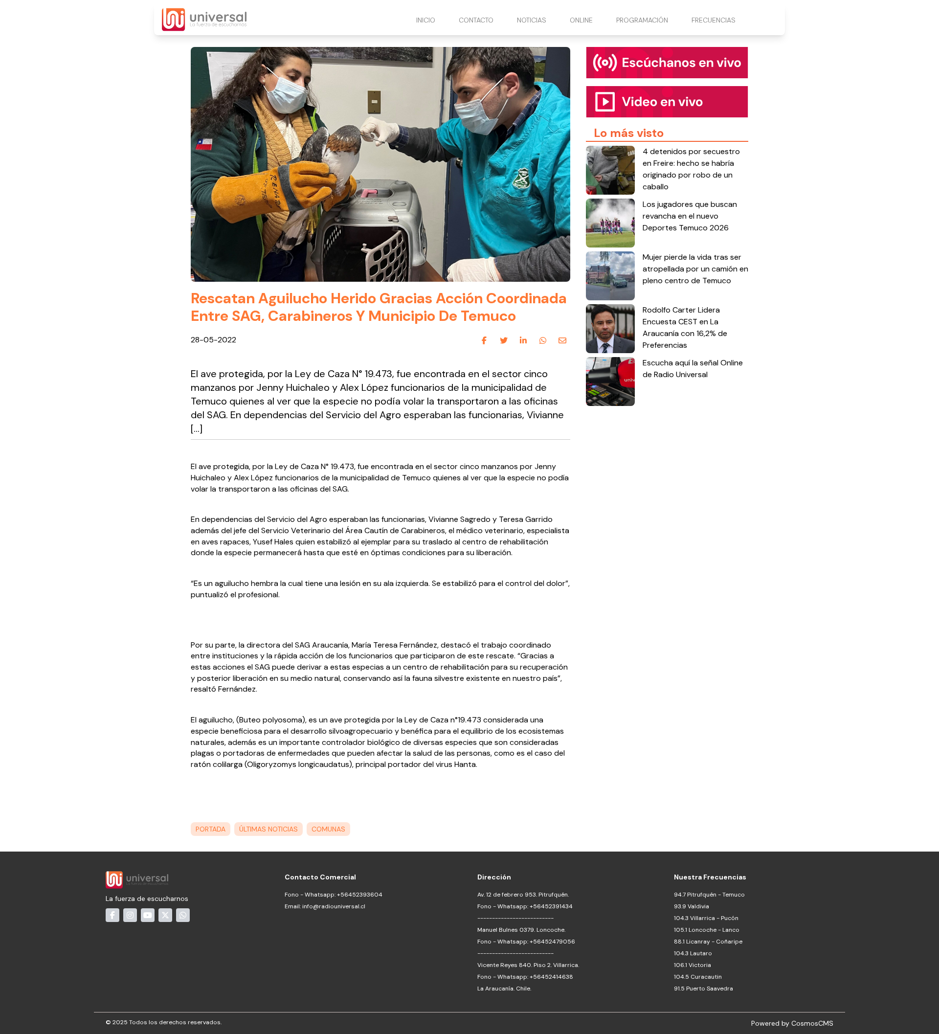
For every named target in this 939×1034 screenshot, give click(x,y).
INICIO (425, 20)
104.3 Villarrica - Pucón (706, 918)
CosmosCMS (812, 1023)
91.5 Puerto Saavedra (703, 988)
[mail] (562, 340)
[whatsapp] (543, 340)
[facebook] (484, 340)
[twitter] (504, 340)
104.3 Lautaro (693, 953)
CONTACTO (476, 20)
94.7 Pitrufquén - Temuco (709, 895)
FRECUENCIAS (714, 20)
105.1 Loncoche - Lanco (706, 930)
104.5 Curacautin (698, 977)
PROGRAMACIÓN (642, 20)
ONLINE (581, 20)
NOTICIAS (531, 20)
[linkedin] (523, 340)
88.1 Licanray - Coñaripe (708, 941)
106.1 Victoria (692, 965)
